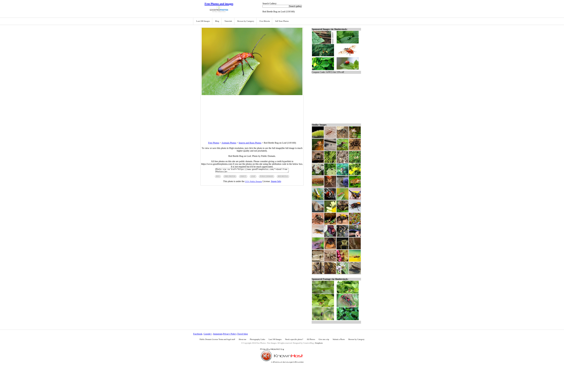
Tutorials (228, 21)
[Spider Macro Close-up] (318, 149)
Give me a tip (324, 339)
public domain (266, 176)
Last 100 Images (203, 21)
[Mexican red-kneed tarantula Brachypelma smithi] (342, 137)
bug (218, 176)
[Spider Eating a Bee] (355, 224)
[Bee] (342, 273)
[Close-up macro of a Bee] (342, 224)
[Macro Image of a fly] (342, 174)
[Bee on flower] (342, 261)
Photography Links (257, 339)
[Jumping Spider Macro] (318, 162)
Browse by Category (245, 21)
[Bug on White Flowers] (318, 174)
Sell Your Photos (282, 21)
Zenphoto (319, 343)
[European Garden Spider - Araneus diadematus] (330, 186)
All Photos (311, 339)
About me (242, 339)
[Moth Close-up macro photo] (342, 248)
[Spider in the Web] (355, 248)
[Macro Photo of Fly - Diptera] (355, 186)
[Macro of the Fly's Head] (330, 199)
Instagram (217, 334)
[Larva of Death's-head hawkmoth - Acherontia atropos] (355, 174)
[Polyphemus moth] (318, 211)
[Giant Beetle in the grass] (342, 149)
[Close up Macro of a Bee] (355, 211)
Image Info (276, 181)
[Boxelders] (318, 273)
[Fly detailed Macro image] (318, 224)
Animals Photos (228, 143)
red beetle (283, 176)
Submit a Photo (339, 339)
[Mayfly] (330, 162)
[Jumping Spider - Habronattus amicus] (330, 261)
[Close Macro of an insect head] (342, 211)
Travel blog (242, 334)
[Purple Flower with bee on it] (342, 186)
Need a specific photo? (294, 339)
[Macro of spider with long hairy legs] (318, 199)
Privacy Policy (229, 334)
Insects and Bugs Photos (250, 143)
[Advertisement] (252, 115)
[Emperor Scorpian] (330, 236)
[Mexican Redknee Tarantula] (342, 236)
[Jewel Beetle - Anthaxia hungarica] (330, 211)
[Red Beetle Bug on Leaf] (342, 199)
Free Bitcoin (265, 21)
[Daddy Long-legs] (342, 162)
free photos (230, 176)
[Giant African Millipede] (355, 236)
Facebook (197, 334)
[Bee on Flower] (355, 162)
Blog (217, 21)
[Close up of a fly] (318, 236)
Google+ (208, 334)
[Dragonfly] (318, 261)
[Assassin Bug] (330, 273)
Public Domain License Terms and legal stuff (217, 339)
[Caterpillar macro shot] (318, 137)
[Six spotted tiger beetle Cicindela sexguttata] (330, 149)
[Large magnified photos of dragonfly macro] (355, 261)
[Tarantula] (355, 149)
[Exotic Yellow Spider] (355, 199)
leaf (253, 176)
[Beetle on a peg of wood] (330, 248)
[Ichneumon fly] (330, 137)
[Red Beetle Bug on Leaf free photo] (252, 94)
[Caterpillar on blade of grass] (318, 186)
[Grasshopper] (355, 273)
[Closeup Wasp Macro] (318, 248)
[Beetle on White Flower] (330, 174)
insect (243, 176)
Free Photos (213, 143)
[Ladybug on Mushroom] (355, 137)
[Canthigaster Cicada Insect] (330, 224)
